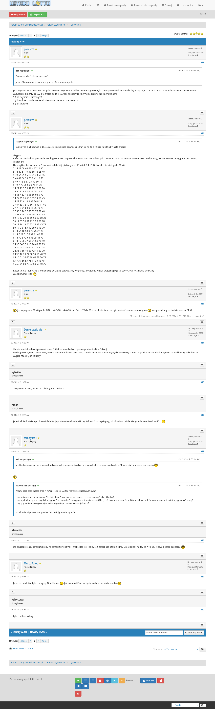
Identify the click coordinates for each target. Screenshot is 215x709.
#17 (202, 451)
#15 (202, 382)
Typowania (75, 24)
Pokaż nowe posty (116, 5)
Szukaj (168, 5)
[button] (200, 5)
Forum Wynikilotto (56, 24)
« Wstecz (23, 35)
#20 (202, 610)
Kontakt (149, 680)
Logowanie (19, 14)
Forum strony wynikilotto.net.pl (27, 24)
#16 (202, 415)
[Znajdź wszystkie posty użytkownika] (13, 113)
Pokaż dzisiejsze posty (145, 5)
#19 (202, 577)
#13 (202, 304)
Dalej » (44, 35)
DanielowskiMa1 (34, 329)
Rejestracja (39, 14)
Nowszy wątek (37, 632)
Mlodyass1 (30, 438)
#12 (202, 133)
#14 (202, 343)
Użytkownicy (186, 5)
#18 (202, 540)
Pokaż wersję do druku (23, 648)
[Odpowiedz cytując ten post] (202, 113)
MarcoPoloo (31, 563)
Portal (87, 5)
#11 (202, 62)
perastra (29, 49)
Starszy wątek (20, 632)
